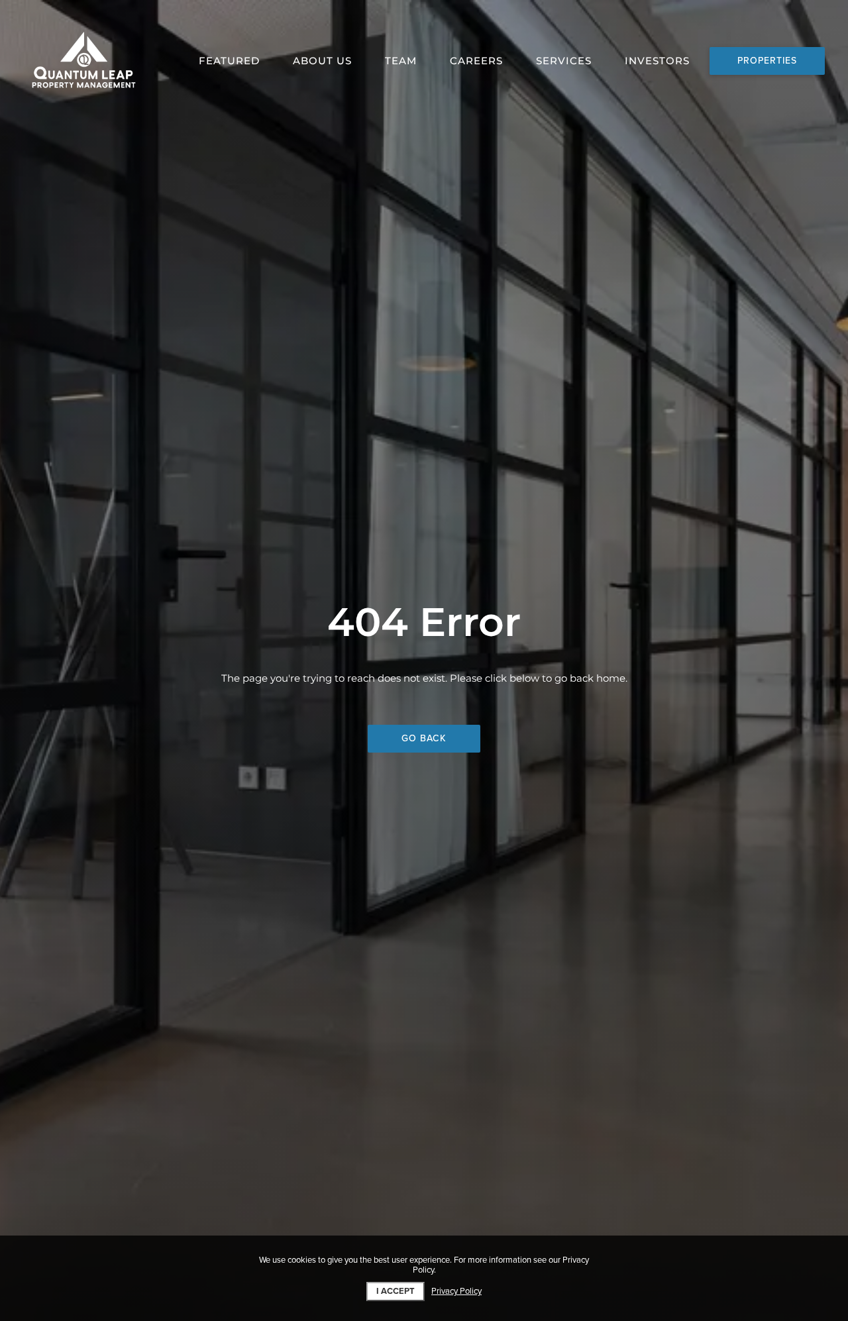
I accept (395, 1291)
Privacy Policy (456, 1291)
